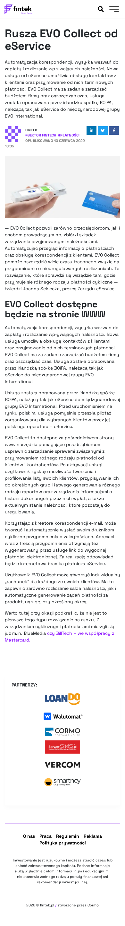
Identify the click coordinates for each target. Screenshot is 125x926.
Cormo (93, 905)
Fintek (31, 130)
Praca (45, 836)
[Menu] (113, 9)
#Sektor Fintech (40, 135)
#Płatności (68, 135)
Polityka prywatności (62, 843)
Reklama (93, 836)
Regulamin (67, 836)
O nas (29, 836)
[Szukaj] (100, 9)
